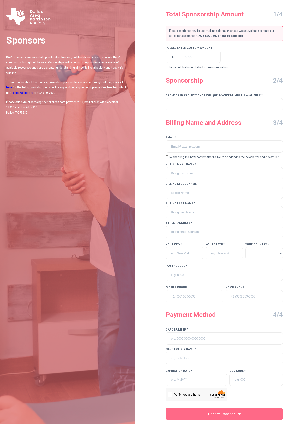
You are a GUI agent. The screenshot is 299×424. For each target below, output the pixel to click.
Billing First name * (181, 164)
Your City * (174, 244)
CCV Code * (237, 370)
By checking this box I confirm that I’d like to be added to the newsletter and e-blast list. (224, 157)
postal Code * (176, 265)
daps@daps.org (23, 92)
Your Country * (257, 244)
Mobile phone (176, 287)
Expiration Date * (179, 370)
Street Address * (179, 223)
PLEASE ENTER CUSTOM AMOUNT (189, 47)
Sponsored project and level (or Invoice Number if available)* (214, 95)
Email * (171, 137)
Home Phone (235, 287)
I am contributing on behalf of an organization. (198, 67)
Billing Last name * (180, 203)
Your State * (215, 244)
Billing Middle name (181, 183)
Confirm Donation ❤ (224, 414)
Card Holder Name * (181, 349)
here (9, 87)
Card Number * (177, 329)
